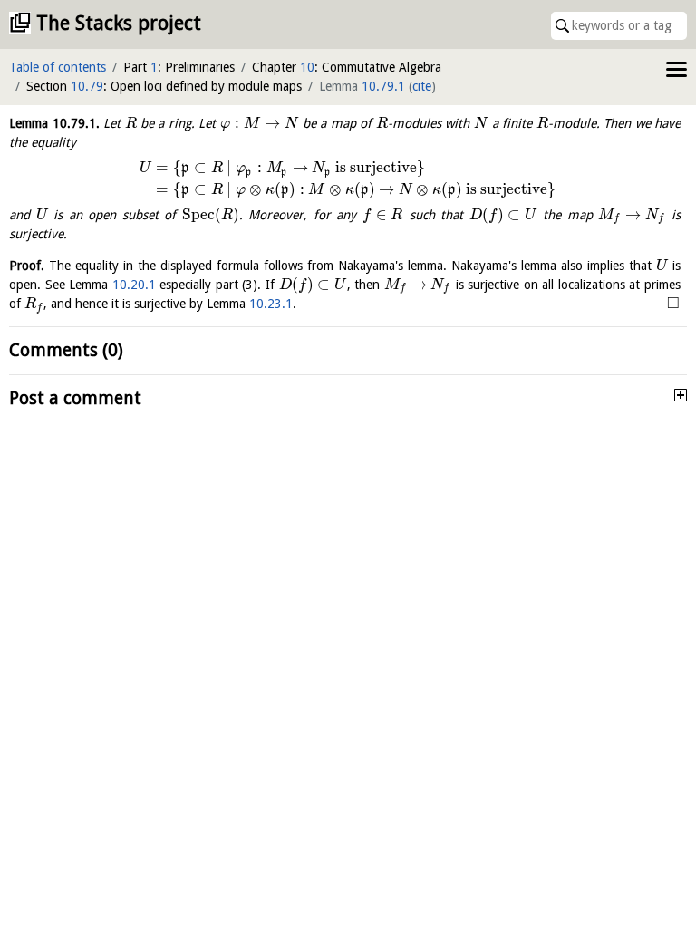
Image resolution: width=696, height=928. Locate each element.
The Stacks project (118, 23)
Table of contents (57, 67)
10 (307, 67)
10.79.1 (383, 86)
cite (421, 86)
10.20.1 (134, 284)
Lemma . (54, 123)
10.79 (87, 86)
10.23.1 (271, 303)
